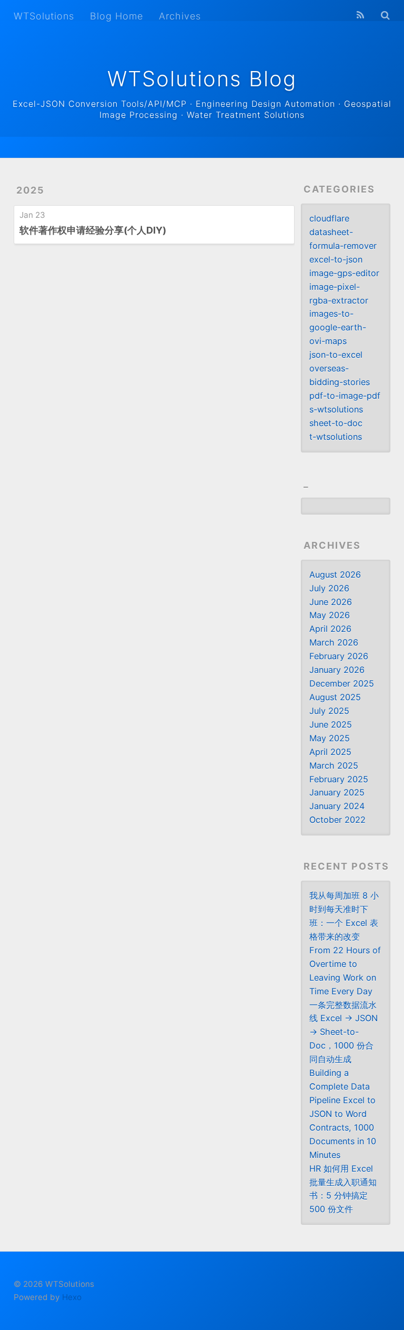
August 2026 (335, 574)
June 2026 (330, 602)
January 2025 (337, 792)
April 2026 (330, 628)
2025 (30, 190)
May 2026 (329, 615)
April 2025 (330, 752)
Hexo (72, 1297)
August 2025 (335, 697)
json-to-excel (335, 354)
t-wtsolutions (335, 436)
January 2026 (337, 669)
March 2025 (333, 765)
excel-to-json (335, 259)
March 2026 (333, 642)
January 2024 (337, 806)
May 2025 (329, 738)
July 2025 (329, 711)
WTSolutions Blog (202, 79)
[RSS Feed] (360, 15)
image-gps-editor (344, 273)
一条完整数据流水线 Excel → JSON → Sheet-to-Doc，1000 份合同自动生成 (343, 1032)
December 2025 (341, 683)
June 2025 (330, 724)
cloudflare (329, 218)
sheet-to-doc (335, 423)
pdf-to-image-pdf (344, 395)
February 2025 (338, 779)
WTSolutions (44, 16)
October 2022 (337, 819)
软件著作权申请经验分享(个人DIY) (92, 230)
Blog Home (116, 16)
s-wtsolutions (336, 409)
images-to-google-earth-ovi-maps (337, 327)
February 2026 (338, 656)
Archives (180, 16)
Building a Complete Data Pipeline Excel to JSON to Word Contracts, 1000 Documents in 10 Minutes (342, 1113)
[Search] (385, 15)
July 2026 (329, 588)
